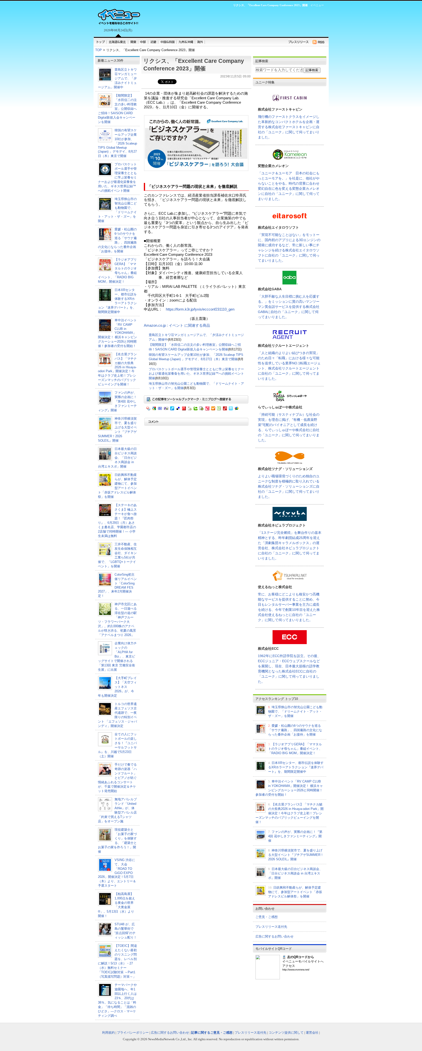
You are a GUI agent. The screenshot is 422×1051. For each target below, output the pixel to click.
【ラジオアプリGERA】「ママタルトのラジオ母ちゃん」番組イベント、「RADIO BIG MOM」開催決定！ (295, 748)
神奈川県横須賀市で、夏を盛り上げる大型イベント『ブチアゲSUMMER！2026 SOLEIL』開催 (296, 855)
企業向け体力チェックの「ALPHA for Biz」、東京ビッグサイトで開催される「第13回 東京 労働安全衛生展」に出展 (117, 656)
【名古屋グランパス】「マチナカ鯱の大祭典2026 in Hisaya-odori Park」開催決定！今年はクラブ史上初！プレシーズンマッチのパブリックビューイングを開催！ (117, 369)
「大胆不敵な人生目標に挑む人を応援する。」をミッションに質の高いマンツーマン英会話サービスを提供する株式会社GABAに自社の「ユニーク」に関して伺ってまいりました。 (288, 306)
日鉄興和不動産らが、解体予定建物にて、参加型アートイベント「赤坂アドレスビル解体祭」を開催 (295, 892)
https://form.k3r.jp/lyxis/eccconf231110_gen (200, 309)
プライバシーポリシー (133, 1032)
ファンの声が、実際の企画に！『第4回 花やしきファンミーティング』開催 (117, 401)
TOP (98, 50)
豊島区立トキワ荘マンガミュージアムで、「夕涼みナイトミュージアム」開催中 (117, 78)
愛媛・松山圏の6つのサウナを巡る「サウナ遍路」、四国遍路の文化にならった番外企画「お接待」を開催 (295, 730)
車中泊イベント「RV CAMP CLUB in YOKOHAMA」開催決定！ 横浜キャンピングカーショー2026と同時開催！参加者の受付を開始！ (117, 333)
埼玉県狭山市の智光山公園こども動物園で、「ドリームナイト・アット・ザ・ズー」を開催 (295, 711)
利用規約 (108, 1032)
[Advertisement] (233, 21)
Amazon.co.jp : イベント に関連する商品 (177, 325)
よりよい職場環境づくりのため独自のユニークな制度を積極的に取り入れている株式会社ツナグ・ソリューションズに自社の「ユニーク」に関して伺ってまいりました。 (288, 486)
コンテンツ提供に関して (286, 1032)
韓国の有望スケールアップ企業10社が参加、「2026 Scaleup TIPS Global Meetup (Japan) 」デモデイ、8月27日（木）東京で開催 (117, 143)
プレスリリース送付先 (271, 926)
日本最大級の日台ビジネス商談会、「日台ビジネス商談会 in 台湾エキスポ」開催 (117, 457)
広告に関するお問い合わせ (274, 936)
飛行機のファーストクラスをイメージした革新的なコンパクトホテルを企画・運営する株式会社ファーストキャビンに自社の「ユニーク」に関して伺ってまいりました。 (288, 127)
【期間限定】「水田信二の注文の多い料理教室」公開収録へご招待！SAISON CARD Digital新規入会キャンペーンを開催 (117, 109)
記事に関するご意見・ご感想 (211, 1032)
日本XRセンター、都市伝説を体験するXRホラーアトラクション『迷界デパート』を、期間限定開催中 (296, 767)
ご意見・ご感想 (266, 917)
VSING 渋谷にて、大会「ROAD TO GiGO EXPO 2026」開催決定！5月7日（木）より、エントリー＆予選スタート (117, 872)
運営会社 (312, 1032)
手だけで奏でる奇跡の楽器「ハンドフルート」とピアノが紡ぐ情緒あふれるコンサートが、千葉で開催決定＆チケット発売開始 (117, 778)
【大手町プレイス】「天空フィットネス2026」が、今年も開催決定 (117, 686)
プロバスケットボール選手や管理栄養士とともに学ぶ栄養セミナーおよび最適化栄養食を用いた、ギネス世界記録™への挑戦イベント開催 (117, 177)
